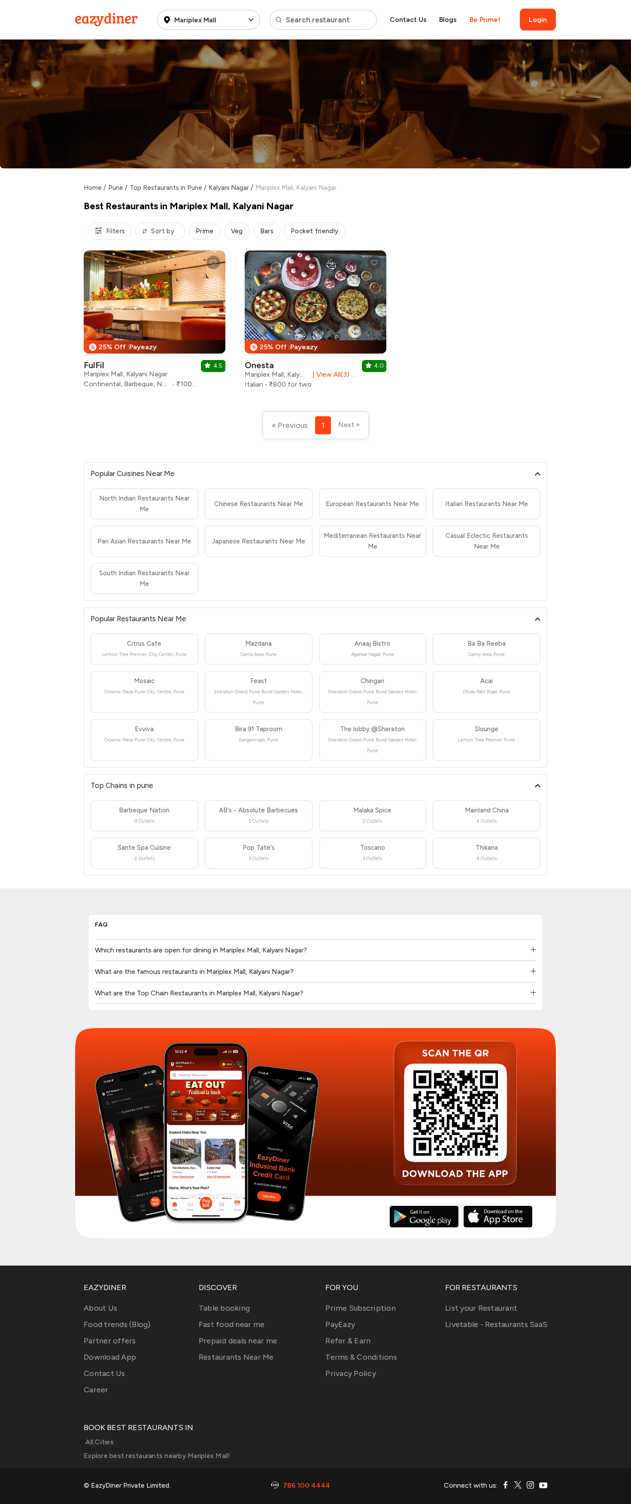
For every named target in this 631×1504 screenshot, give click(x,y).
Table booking (224, 1308)
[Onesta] (315, 322)
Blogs (448, 19)
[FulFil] (154, 322)
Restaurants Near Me (236, 1357)
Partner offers (110, 1340)
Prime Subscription (360, 1308)
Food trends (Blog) (117, 1324)
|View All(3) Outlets (333, 374)
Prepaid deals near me (238, 1340)
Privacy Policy (350, 1373)
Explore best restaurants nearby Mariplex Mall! (157, 1456)
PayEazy (340, 1324)
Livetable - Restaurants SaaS (496, 1324)
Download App (110, 1357)
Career (96, 1389)
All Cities (99, 1442)
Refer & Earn (347, 1340)
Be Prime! (485, 19)
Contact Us (408, 19)
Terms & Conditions (361, 1357)
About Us (100, 1308)
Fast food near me (231, 1324)
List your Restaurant (481, 1308)
